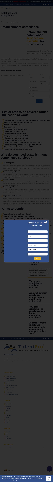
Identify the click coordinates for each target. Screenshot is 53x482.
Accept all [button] (48, 478)
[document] (26, 241)
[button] (46, 222)
